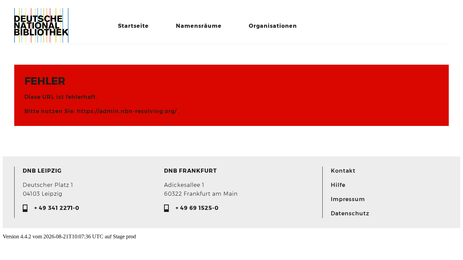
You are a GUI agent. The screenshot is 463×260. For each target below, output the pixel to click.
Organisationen (273, 26)
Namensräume (199, 26)
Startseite (133, 26)
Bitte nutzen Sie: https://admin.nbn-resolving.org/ (101, 111)
